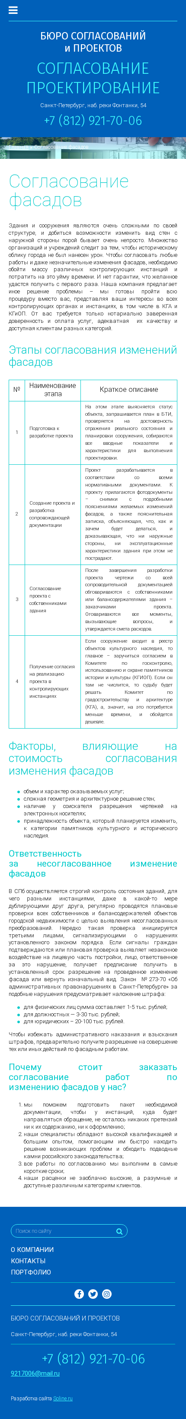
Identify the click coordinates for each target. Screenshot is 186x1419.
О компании (32, 1250)
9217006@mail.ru (35, 1373)
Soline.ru (63, 1399)
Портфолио (31, 1272)
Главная (19, 147)
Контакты (28, 1261)
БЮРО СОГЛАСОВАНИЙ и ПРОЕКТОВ (93, 42)
